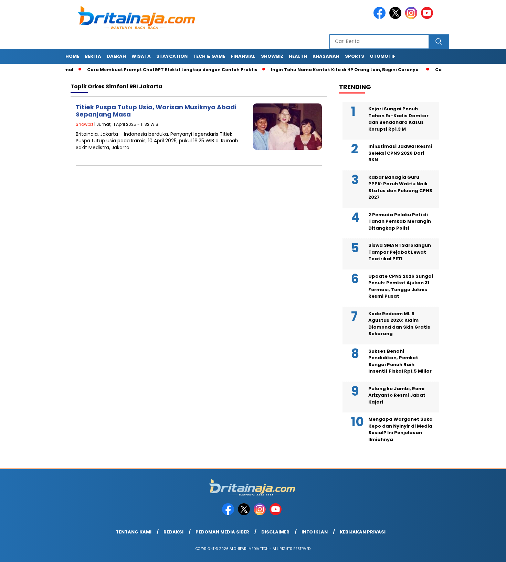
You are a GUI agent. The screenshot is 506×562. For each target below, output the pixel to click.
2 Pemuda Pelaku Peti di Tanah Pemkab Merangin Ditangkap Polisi (399, 221)
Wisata (141, 56)
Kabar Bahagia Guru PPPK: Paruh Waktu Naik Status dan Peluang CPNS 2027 (400, 187)
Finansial (243, 56)
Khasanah (326, 56)
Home (72, 56)
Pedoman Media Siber (222, 532)
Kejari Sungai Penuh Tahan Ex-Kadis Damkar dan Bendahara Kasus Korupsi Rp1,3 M (398, 119)
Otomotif (383, 56)
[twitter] (396, 17)
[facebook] (380, 17)
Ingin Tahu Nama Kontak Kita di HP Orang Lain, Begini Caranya (333, 70)
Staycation (172, 56)
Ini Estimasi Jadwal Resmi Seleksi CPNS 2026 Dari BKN (400, 153)
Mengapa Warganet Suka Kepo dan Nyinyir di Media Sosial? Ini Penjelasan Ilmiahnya (400, 429)
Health (298, 56)
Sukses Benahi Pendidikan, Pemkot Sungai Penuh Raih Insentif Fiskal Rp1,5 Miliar (400, 361)
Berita (93, 56)
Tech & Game (209, 56)
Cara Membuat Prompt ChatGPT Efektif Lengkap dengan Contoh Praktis (161, 70)
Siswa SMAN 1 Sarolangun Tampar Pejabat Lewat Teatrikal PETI (399, 252)
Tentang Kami (133, 532)
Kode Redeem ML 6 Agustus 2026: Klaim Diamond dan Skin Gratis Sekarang (399, 323)
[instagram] (412, 17)
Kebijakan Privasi (363, 532)
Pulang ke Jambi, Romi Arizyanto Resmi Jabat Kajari (396, 395)
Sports (354, 56)
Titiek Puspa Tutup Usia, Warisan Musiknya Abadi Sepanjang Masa (156, 111)
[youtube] (428, 17)
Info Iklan (315, 532)
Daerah (116, 56)
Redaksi (173, 532)
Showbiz (272, 56)
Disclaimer (275, 532)
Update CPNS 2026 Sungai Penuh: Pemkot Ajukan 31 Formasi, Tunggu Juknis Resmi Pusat (400, 286)
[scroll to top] (485, 551)
